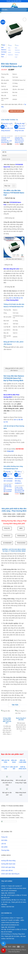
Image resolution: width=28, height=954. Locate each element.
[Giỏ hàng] (26, 5)
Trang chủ (4, 837)
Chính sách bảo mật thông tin (10, 874)
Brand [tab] (4, 155)
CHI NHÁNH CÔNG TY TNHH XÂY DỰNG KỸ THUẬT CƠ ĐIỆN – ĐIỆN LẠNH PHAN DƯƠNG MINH (12, 920)
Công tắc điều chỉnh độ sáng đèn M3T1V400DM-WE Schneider (8, 488)
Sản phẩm (4, 847)
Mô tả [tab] (4, 152)
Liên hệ (3, 843)
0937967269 (10, 906)
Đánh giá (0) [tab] (6, 159)
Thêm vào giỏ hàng (16, 111)
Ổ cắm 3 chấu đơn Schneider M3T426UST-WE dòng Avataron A (19, 490)
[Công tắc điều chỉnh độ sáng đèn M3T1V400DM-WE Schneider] (8, 476)
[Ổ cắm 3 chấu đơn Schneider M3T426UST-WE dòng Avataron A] (19, 477)
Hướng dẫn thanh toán (8, 864)
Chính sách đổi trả (7, 870)
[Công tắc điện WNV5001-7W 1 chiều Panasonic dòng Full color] (21, 128)
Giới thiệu (4, 840)
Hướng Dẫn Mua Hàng (8, 860)
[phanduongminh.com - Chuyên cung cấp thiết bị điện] (14, 5)
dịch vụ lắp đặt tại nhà (16, 298)
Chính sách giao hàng (8, 867)
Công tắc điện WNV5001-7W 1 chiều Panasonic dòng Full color (19, 140)
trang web (10, 451)
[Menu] (2, 5)
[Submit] (25, 9)
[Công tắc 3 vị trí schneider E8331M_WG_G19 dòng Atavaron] (7, 128)
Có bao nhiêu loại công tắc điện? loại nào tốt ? (7, 720)
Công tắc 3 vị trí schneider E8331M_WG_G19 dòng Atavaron (6, 140)
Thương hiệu (5, 850)
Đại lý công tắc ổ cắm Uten (21, 718)
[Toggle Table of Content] (13, 185)
